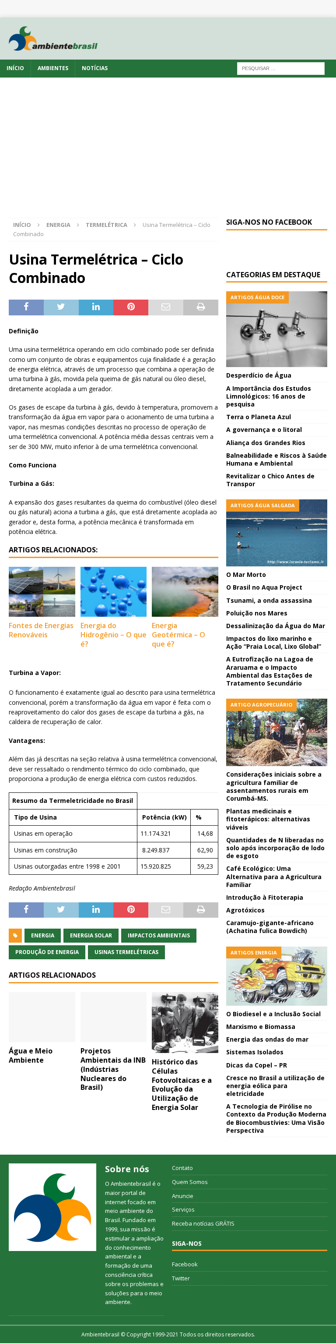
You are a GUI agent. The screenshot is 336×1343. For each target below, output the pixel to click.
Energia (58, 225)
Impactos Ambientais (159, 935)
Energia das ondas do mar (267, 1039)
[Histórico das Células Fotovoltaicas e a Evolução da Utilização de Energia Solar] (185, 1022)
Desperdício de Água (258, 375)
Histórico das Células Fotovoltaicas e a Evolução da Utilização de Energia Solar (182, 1084)
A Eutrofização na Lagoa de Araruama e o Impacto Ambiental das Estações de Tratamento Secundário (269, 671)
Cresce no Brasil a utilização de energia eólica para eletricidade (275, 1086)
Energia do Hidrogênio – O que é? (113, 635)
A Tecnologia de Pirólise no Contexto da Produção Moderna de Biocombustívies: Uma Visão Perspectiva (276, 1118)
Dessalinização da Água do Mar (275, 626)
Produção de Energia (47, 952)
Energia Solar (91, 935)
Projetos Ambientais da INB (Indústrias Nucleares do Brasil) (113, 1069)
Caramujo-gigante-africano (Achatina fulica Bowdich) (270, 927)
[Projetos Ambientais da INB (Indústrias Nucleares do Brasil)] (113, 1017)
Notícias (95, 68)
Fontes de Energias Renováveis (41, 630)
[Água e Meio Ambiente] (42, 1017)
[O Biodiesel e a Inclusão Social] (276, 976)
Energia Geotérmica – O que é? (178, 635)
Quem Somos (190, 1182)
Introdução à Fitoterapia (264, 897)
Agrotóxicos (245, 910)
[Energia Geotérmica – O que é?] (185, 592)
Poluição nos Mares (256, 613)
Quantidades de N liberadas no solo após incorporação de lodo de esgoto (275, 848)
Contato (182, 1168)
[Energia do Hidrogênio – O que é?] (113, 592)
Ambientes (53, 68)
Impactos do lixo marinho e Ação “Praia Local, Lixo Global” (273, 642)
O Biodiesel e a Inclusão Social (273, 1014)
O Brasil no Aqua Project (264, 587)
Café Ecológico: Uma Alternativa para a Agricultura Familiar (274, 876)
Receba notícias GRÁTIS (203, 1223)
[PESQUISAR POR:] (281, 68)
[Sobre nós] (52, 1207)
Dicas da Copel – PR (256, 1065)
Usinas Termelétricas (126, 952)
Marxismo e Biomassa (260, 1026)
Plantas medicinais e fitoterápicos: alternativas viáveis (268, 819)
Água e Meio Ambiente (30, 1055)
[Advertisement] (168, 152)
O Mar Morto (246, 574)
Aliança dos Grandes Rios (265, 442)
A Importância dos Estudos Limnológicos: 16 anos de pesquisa (268, 396)
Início (15, 68)
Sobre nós (127, 1169)
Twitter (181, 1278)
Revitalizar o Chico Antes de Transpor (270, 480)
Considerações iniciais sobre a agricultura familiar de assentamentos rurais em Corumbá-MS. (274, 786)
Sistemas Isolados (255, 1052)
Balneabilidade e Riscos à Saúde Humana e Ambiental (276, 459)
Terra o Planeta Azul (258, 417)
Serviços (183, 1209)
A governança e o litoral (264, 429)
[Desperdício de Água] (276, 329)
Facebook (185, 1264)
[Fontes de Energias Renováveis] (42, 592)
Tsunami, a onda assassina (269, 600)
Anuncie (182, 1196)
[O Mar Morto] (276, 532)
